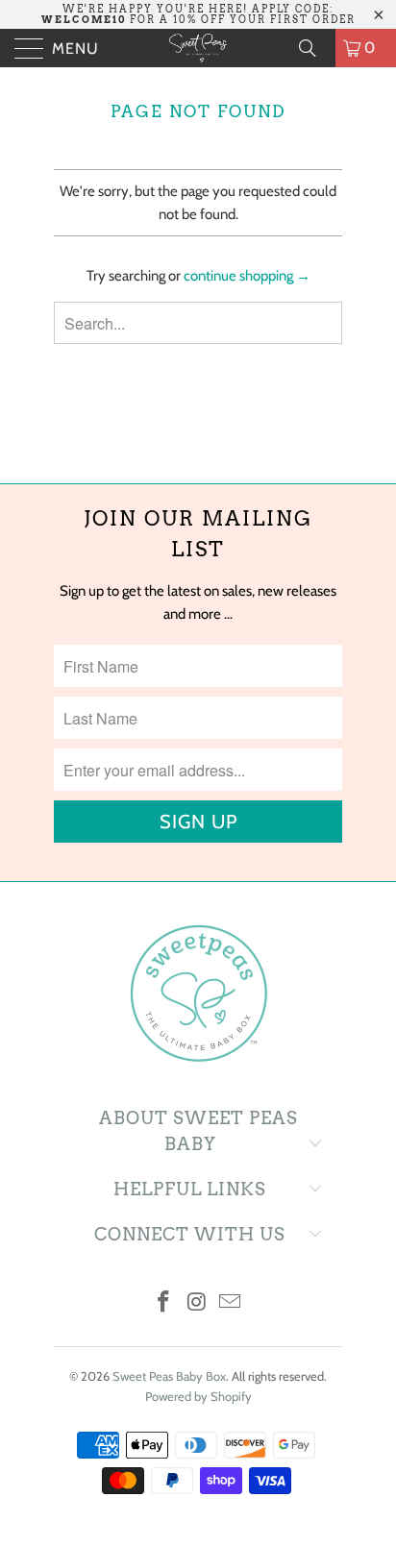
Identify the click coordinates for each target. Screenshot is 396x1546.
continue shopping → (247, 275)
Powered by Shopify (198, 1396)
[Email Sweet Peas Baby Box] (230, 1303)
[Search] (314, 48)
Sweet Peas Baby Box (169, 1376)
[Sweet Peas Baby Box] (198, 48)
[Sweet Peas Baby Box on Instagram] (197, 1303)
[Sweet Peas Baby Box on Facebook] (163, 1303)
